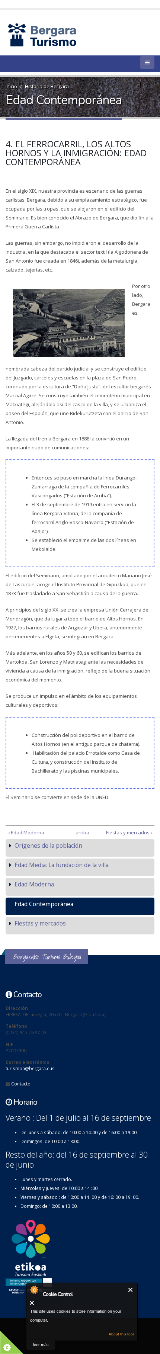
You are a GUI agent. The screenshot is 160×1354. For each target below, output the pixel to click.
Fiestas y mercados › (129, 832)
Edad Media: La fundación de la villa (62, 865)
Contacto (21, 1084)
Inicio (11, 86)
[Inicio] (55, 34)
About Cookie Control (33, 1289)
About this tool (121, 1334)
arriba (78, 832)
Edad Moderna (34, 884)
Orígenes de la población (48, 845)
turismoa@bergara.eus (30, 1068)
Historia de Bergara (47, 86)
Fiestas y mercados (40, 923)
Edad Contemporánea (44, 904)
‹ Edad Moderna (26, 832)
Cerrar (130, 1289)
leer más (41, 1344)
